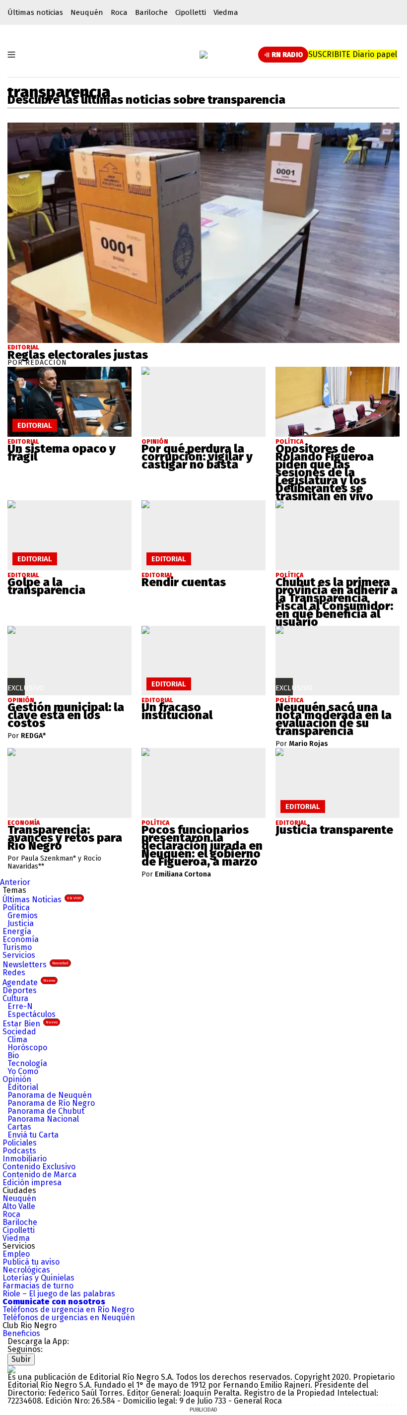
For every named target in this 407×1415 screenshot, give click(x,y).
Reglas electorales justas (77, 355)
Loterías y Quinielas (38, 1277)
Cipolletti (190, 12)
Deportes (19, 990)
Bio (13, 1055)
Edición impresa (32, 1182)
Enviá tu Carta (33, 1135)
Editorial (23, 347)
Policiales (19, 1142)
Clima (17, 1039)
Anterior (15, 882)
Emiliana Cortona (183, 874)
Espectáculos (31, 1014)
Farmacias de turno (37, 1285)
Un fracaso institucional (176, 711)
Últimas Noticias (41, 899)
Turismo (17, 947)
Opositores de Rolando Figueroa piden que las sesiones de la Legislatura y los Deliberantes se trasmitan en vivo (324, 472)
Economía (20, 939)
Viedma (225, 12)
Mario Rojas (308, 744)
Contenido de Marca (39, 1174)
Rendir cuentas (183, 582)
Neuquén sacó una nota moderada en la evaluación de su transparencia (333, 719)
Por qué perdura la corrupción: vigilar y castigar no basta (197, 457)
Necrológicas (26, 1270)
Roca (119, 12)
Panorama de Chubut (45, 1111)
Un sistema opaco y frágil (61, 453)
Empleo (16, 1254)
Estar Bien (30, 1023)
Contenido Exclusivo (38, 1166)
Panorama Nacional (43, 1119)
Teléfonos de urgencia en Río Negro (68, 1309)
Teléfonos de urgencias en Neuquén (68, 1317)
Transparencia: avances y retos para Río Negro (64, 838)
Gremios (22, 915)
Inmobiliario (24, 1158)
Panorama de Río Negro (51, 1103)
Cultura (15, 998)
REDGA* (33, 736)
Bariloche (151, 12)
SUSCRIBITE (352, 54)
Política (16, 907)
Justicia (20, 923)
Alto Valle (18, 1206)
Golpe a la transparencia (46, 586)
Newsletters (35, 964)
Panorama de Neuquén (49, 1095)
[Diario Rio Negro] (11, 1369)
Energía (16, 931)
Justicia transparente (334, 830)
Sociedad (19, 1031)
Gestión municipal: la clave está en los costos (65, 715)
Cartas (19, 1127)
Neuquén (86, 12)
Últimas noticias (35, 12)
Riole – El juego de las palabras (58, 1293)
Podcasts (19, 1150)
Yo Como (22, 1071)
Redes (13, 972)
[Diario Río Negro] (203, 55)
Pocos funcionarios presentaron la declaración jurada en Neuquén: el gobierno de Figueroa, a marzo (202, 846)
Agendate (28, 982)
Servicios (18, 955)
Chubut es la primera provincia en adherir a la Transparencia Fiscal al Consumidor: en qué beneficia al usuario (336, 602)
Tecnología (27, 1063)
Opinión (16, 1079)
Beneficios (21, 1333)
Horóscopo (27, 1047)
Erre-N (20, 1006)
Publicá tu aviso (31, 1262)
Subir (21, 1359)
